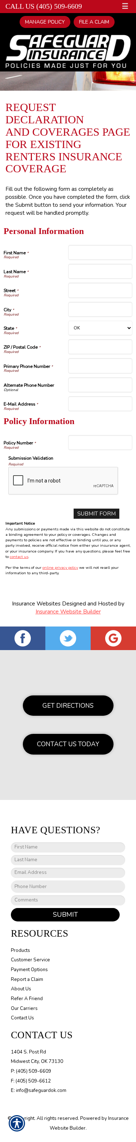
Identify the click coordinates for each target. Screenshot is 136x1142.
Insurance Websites (36, 603)
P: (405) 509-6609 (31, 1071)
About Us (21, 989)
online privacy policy (60, 567)
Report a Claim (27, 979)
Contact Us (22, 1018)
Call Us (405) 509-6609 (43, 6)
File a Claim (94, 22)
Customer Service (30, 960)
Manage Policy (45, 22)
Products (20, 950)
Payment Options (29, 969)
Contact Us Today (68, 744)
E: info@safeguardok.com (38, 1090)
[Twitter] (68, 638)
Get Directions (68, 705)
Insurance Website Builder (68, 611)
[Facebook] (22, 638)
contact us (19, 556)
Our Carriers (24, 1008)
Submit (65, 914)
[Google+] (113, 638)
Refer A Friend (27, 998)
